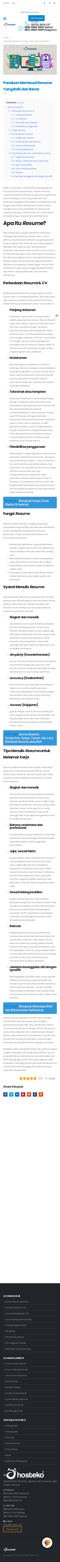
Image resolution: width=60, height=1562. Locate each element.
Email (29, 1094)
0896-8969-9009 (10, 1500)
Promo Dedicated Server (16, 1369)
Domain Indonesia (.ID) (15, 1307)
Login (14, 3)
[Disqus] (30, 1148)
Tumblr (35, 1094)
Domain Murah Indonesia (16, 1301)
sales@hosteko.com (12, 1524)
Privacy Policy (11, 1449)
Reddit (41, 1094)
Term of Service (12, 1443)
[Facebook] (44, 3)
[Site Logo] (9, 24)
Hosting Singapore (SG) (15, 1325)
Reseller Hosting (12, 1387)
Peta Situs (9, 1437)
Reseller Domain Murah (16, 1393)
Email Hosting (11, 1381)
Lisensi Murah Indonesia (16, 1399)
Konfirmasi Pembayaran (16, 1461)
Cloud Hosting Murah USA (16, 1313)
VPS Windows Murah (14, 1337)
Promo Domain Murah (15, 1363)
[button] (5, 18)
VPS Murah (10, 1331)
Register (6, 3)
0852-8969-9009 (10, 1493)
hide (20, 102)
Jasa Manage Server (14, 1410)
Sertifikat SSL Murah (14, 1405)
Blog (5, 93)
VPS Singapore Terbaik (15, 1343)
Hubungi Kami (11, 1425)
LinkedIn (17, 1094)
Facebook (5, 1094)
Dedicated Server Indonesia (18, 1349)
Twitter (11, 1094)
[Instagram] (54, 3)
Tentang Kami (11, 1431)
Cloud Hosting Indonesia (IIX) (18, 1319)
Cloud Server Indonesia (16, 1375)
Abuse (8, 1455)
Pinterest (23, 1094)
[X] (50, 3)
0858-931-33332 (10, 1497)
